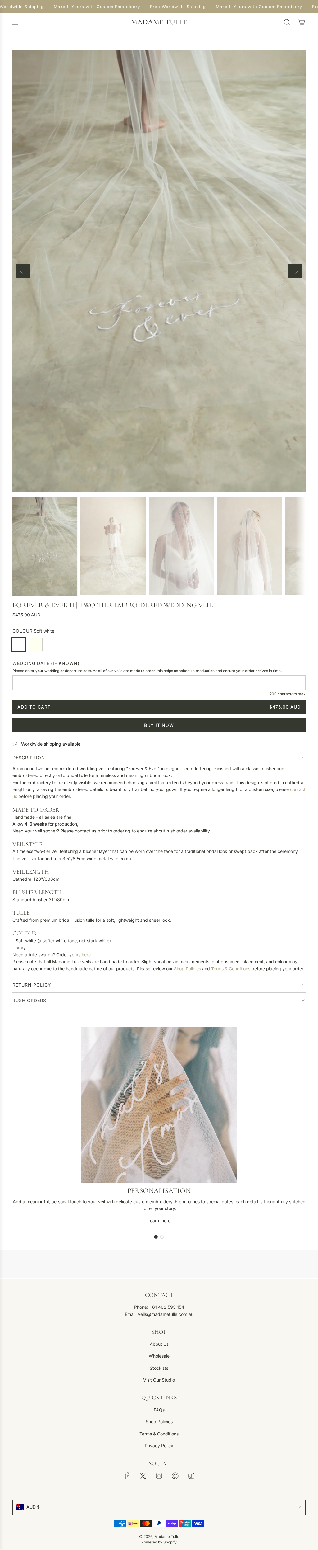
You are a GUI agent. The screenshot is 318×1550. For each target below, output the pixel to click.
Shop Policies (187, 968)
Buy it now (159, 725)
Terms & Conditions (230, 968)
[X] (142, 1475)
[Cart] (301, 22)
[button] (23, 271)
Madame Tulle (159, 22)
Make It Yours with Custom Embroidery (88, 6)
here (86, 954)
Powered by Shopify (159, 1542)
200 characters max (288, 693)
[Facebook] (126, 1475)
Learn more (159, 1220)
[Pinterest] (175, 1475)
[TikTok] (191, 1475)
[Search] (286, 22)
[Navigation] (14, 22)
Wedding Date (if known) (46, 663)
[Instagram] (159, 1475)
